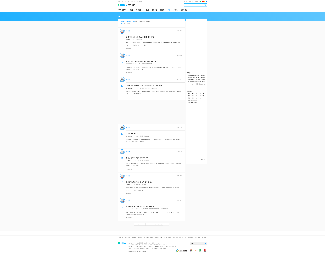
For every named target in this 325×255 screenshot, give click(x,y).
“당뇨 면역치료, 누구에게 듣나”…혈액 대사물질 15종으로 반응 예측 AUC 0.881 (197, 82)
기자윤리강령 (158, 238)
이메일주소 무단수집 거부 (179, 238)
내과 (139, 64)
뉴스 (119, 1)
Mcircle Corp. (136, 251)
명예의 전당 (184, 10)
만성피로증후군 (144, 64)
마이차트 (191, 1)
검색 (205, 5)
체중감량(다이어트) (136, 88)
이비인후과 (145, 209)
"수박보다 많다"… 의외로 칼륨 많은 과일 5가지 (197, 84)
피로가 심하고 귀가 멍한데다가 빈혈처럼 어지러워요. (142, 61)
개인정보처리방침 (148, 238)
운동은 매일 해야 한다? (133, 134)
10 (161, 224)
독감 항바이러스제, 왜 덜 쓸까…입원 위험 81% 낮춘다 (197, 79)
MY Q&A (175, 10)
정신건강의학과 (155, 209)
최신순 (122, 24)
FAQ (168, 10)
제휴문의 (127, 238)
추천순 (125, 24)
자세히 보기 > (129, 48)
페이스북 (206, 1)
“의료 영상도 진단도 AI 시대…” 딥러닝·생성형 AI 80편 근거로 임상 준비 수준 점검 (197, 77)
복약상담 (146, 10)
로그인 (185, 1)
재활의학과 (149, 88)
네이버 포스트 (201, 1)
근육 (138, 136)
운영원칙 (134, 238)
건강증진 (140, 39)
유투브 (203, 1)
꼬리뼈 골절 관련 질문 (192, 100)
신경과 (150, 209)
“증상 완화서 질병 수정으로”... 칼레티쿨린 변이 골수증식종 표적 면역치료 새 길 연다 (197, 75)
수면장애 (162, 209)
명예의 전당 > (203, 160)
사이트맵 (204, 238)
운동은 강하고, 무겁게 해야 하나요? (137, 158)
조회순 (128, 24)
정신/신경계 (135, 209)
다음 (166, 224)
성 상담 (131, 10)
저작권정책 (190, 238)
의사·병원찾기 (131, 1)
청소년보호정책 (167, 238)
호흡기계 (140, 209)
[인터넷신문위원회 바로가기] (182, 251)
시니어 (134, 184)
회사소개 (121, 238)
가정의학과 (135, 39)
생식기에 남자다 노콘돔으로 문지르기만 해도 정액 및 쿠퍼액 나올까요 (197, 93)
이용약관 (140, 238)
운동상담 (162, 10)
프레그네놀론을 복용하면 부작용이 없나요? (139, 182)
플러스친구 (204, 1)
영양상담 (154, 10)
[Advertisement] (151, 112)
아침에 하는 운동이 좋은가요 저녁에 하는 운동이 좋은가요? (144, 86)
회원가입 (196, 1)
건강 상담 (138, 10)
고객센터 (197, 238)
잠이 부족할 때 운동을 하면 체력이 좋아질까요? (140, 206)
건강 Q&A (124, 1)
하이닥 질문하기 (122, 10)
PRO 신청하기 (140, 1)
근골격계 (134, 136)
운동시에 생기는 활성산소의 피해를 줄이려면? (140, 37)
